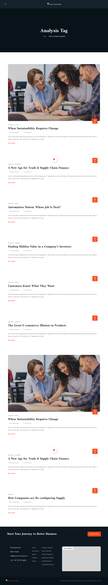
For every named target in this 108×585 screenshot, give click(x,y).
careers (34, 561)
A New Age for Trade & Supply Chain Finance (38, 168)
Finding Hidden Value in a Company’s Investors (39, 246)
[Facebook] (12, 566)
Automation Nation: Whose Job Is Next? (34, 207)
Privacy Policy (98, 581)
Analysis (11, 125)
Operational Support (48, 558)
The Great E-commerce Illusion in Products (37, 325)
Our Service (35, 551)
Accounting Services (48, 564)
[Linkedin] (8, 566)
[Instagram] (16, 566)
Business (18, 164)
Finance (17, 243)
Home (44, 36)
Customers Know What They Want (31, 286)
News (17, 125)
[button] (102, 4)
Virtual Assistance (47, 554)
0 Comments (27, 132)
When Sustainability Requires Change (33, 128)
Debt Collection (46, 551)
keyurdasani (15, 132)
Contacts (34, 558)
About (34, 554)
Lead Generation (47, 561)
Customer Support (47, 548)
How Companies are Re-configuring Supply (36, 498)
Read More (11, 143)
